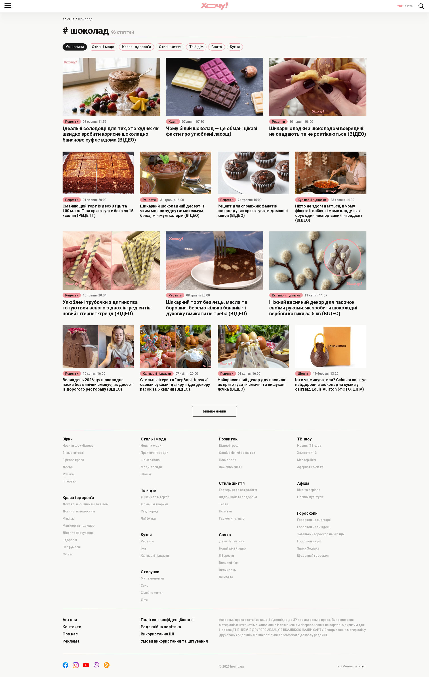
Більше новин (214, 411)
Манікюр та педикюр (79, 525)
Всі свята (226, 577)
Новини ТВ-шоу (309, 445)
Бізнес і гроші (229, 445)
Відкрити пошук (421, 6)
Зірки (68, 439)
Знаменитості (73, 453)
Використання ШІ (157, 634)
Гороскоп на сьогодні (313, 520)
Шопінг (303, 373)
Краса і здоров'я (136, 47)
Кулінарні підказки (312, 200)
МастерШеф (306, 460)
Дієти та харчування (78, 533)
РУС (410, 6)
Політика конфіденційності (167, 620)
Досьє (68, 467)
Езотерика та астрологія (238, 490)
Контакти (72, 627)
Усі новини (75, 47)
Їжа (143, 548)
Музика (68, 474)
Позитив (225, 511)
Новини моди (151, 445)
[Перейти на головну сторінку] (214, 6)
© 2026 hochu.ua (231, 666)
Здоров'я (70, 540)
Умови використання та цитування (174, 641)
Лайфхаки (148, 518)
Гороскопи (307, 513)
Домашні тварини (154, 504)
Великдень (227, 570)
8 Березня (226, 555)
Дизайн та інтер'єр (155, 497)
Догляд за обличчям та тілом (86, 504)
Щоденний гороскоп (313, 555)
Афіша (303, 483)
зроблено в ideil (351, 666)
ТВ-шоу (304, 439)
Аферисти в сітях (310, 467)
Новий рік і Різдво (232, 548)
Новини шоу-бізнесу (78, 445)
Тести (223, 504)
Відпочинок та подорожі (238, 497)
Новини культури (310, 497)
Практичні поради (154, 453)
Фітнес (68, 554)
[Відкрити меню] (7, 5)
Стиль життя (170, 47)
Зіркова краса (73, 460)
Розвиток (228, 439)
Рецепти (71, 121)
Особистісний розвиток (237, 453)
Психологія (227, 460)
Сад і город (149, 511)
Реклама (71, 641)
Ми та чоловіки (152, 578)
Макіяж (68, 518)
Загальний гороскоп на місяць (320, 534)
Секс (144, 585)
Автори (70, 620)
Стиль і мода (103, 47)
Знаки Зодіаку (308, 548)
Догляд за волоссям (79, 511)
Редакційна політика (161, 627)
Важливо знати (230, 467)
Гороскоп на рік (309, 541)
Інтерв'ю (69, 481)
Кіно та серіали (308, 490)
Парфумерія (72, 547)
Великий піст (229, 563)
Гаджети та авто (232, 518)
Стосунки (150, 572)
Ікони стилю (150, 460)
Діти (144, 600)
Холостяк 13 (307, 453)
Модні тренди (151, 467)
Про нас (70, 634)
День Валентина (231, 541)
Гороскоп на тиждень (313, 527)
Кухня (235, 47)
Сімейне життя (152, 592)
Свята (216, 47)
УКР (400, 6)
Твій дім (196, 47)
